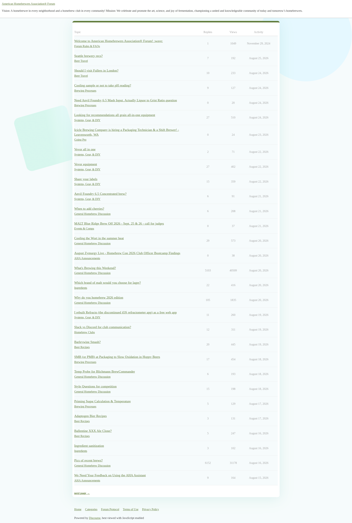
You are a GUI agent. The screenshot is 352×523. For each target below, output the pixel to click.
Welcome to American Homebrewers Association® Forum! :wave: (118, 41)
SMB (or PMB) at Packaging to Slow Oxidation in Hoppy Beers (117, 357)
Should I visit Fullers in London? (96, 70)
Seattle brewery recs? (88, 56)
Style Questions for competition (95, 386)
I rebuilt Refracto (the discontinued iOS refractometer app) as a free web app (125, 312)
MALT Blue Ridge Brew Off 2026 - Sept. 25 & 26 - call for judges (119, 223)
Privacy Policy (150, 509)
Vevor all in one (85, 149)
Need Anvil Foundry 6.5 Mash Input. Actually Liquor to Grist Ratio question (125, 100)
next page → (82, 493)
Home (77, 509)
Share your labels (85, 179)
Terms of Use (130, 509)
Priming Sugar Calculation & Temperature (102, 401)
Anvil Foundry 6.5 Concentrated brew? (100, 194)
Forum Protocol (110, 509)
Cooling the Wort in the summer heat (99, 238)
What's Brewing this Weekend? (95, 268)
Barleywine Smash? (87, 342)
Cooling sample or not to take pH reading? (102, 85)
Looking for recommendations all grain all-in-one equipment (114, 115)
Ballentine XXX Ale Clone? (93, 431)
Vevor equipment (85, 164)
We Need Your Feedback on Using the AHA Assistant (110, 475)
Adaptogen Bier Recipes (90, 416)
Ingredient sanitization (89, 446)
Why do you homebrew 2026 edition (98, 297)
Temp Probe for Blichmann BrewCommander (104, 371)
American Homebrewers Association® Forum (28, 3)
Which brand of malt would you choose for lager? (107, 282)
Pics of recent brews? (88, 460)
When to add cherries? (89, 208)
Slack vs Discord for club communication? (102, 327)
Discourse (94, 518)
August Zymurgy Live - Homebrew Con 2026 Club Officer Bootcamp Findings (127, 253)
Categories (91, 509)
